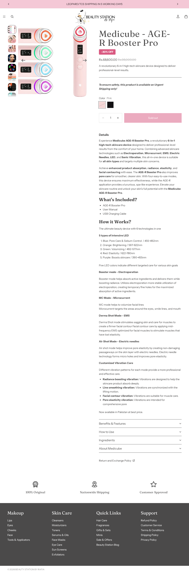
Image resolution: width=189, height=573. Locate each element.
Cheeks (11, 530)
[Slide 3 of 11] (12, 49)
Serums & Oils (60, 535)
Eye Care (57, 544)
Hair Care (101, 520)
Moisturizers (59, 525)
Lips (9, 520)
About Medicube (110, 448)
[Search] (12, 17)
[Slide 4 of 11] (12, 58)
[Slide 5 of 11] (12, 68)
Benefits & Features (112, 423)
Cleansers (57, 520)
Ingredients (107, 440)
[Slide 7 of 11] (12, 87)
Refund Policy (149, 520)
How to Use (106, 432)
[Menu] (4, 16)
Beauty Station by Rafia (29, 569)
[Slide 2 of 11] (12, 39)
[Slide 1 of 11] (12, 29)
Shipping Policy (149, 535)
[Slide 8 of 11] (12, 97)
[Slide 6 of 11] (12, 77)
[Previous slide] (9, 4)
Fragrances (102, 525)
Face (10, 535)
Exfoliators (58, 554)
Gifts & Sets (103, 530)
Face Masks (58, 540)
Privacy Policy (149, 540)
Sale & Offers (104, 540)
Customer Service (151, 525)
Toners (56, 530)
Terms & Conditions (152, 530)
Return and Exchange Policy (115, 460)
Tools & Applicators (18, 540)
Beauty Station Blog (107, 544)
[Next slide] (177, 4)
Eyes (10, 525)
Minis (99, 535)
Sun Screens (59, 549)
